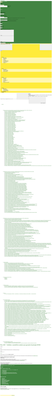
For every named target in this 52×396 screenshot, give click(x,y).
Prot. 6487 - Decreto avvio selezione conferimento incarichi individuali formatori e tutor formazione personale (18, 178)
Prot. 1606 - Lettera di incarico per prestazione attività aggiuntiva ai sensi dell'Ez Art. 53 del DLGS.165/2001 (18, 209)
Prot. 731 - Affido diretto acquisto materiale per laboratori (12, 131)
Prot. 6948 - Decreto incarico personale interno (10, 175)
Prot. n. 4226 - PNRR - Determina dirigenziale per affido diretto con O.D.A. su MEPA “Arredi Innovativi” (18, 309)
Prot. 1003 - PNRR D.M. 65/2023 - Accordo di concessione (12, 253)
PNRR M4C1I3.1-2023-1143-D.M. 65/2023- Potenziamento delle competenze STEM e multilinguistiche (16, 218)
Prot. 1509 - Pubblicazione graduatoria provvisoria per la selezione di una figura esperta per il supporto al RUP (18, 249)
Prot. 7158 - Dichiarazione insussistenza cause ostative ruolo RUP (13, 121)
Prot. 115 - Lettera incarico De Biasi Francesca (10, 125)
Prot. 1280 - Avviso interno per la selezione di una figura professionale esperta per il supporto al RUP (17, 251)
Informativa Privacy (4, 379)
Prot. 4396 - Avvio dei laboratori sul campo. (10, 180)
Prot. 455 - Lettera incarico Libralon (9, 141)
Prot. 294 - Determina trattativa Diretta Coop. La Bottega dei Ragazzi (13, 145)
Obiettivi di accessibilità (5, 381)
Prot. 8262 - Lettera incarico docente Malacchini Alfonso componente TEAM (14, 156)
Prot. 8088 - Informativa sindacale (9, 173)
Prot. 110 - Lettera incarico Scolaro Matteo (10, 126)
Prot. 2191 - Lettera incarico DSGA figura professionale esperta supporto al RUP (14, 237)
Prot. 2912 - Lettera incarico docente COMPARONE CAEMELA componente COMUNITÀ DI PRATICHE (18, 192)
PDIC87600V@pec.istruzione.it (10, 373)
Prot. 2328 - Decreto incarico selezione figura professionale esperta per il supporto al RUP (15, 202)
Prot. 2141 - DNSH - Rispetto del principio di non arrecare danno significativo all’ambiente (16, 333)
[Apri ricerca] (46, 47)
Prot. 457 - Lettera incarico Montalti (9, 138)
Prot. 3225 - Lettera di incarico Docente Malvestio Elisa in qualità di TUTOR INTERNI (15, 183)
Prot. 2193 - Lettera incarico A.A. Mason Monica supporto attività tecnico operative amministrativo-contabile (18, 236)
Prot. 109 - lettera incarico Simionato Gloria (10, 124)
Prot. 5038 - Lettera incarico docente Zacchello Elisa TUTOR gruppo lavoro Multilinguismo (16, 228)
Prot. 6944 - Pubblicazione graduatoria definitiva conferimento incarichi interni (14, 176)
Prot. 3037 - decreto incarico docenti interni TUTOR (11, 195)
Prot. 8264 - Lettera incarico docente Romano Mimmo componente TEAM (14, 159)
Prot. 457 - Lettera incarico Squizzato (9, 133)
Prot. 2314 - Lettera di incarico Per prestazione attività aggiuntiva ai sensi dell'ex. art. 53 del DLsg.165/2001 (18, 331)
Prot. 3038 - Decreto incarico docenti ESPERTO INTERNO (12, 198)
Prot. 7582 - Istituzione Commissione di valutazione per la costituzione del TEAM (15, 120)
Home (29, 93)
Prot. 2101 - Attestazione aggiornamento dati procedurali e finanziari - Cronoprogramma (15, 206)
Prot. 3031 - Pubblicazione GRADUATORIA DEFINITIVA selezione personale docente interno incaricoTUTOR (18, 196)
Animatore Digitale (5, 262)
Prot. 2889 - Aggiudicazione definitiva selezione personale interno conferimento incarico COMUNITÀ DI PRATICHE (19, 194)
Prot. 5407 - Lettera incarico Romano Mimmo (10, 114)
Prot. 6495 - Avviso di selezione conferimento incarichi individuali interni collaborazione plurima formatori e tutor (18, 177)
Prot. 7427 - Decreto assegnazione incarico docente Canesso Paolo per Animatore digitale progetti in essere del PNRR (19, 263)
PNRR (30, 94)
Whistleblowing (4, 382)
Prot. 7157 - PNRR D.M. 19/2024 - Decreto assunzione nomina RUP (13, 163)
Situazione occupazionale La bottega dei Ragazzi (11, 112)
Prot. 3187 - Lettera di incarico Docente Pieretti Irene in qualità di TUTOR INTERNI (15, 184)
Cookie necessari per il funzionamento (5, 362)
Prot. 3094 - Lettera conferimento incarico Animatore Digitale (12, 266)
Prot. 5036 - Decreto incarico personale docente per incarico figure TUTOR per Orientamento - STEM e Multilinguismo (19, 229)
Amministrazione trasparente (5, 383)
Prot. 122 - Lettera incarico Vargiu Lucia (10, 122)
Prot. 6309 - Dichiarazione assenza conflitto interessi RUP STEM (13, 342)
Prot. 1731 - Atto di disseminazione (9, 207)
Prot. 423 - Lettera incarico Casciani (9, 142)
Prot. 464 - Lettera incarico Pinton (9, 136)
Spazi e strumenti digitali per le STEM (8, 341)
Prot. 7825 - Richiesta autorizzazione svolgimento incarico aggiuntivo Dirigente (14, 160)
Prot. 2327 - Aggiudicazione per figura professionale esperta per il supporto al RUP (15, 203)
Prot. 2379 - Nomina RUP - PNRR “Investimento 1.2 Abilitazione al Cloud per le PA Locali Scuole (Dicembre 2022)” (19, 286)
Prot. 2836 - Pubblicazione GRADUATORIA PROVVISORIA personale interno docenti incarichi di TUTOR (18, 197)
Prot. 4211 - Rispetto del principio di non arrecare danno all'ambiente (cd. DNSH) (14, 179)
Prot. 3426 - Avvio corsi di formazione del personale (11, 182)
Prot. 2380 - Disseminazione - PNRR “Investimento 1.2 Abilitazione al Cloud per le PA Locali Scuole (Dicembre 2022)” (19, 285)
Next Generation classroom (6, 299)
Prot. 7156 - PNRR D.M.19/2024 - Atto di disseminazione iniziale (13, 164)
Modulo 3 (6, 279)
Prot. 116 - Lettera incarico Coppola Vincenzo (10, 129)
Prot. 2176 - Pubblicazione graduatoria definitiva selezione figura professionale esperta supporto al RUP (17, 239)
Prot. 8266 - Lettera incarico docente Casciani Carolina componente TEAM (14, 155)
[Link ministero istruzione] (3, 1)
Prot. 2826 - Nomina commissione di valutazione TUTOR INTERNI (13, 200)
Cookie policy (3, 378)
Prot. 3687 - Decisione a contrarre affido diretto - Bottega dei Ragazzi (13, 118)
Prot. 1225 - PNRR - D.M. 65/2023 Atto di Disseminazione (12, 254)
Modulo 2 (6, 278)
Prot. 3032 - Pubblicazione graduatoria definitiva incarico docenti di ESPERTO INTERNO (16, 199)
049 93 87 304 (4, 371)
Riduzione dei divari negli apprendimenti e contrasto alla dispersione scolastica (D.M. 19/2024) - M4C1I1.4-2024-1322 (17, 110)
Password (8, 6)
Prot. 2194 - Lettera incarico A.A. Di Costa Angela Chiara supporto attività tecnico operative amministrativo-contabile (19, 235)
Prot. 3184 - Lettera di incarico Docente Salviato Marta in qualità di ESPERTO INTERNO (16, 186)
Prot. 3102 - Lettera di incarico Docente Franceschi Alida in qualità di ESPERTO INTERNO (16, 189)
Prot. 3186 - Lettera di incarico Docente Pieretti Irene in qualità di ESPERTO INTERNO (15, 185)
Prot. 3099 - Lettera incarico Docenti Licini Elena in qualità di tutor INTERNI (14, 191)
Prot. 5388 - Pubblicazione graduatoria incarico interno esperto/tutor (13, 116)
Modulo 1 (6, 277)
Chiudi (1, 23)
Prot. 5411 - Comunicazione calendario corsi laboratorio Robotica (13, 111)
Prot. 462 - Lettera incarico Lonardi (9, 140)
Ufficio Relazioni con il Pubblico (6, 380)
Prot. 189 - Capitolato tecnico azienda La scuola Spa (11, 148)
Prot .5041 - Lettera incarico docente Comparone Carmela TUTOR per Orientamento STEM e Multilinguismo (18, 226)
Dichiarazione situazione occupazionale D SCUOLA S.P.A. (12, 172)
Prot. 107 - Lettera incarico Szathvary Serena (10, 127)
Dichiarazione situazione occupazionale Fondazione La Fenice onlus (13, 219)
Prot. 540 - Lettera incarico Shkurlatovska (10, 137)
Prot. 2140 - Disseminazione (8, 334)
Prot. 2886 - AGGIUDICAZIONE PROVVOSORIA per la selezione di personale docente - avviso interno (18, 268)
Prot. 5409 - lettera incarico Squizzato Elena (10, 113)
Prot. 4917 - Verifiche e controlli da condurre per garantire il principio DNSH (14, 117)
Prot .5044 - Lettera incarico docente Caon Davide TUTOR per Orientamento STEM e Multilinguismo (17, 224)
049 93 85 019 (4, 370)
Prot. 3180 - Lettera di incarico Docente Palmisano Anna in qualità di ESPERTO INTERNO (16, 188)
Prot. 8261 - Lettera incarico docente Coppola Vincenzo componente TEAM (14, 158)
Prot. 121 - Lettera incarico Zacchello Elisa (10, 128)
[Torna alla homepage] (26, 43)
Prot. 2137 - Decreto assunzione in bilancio (10, 335)
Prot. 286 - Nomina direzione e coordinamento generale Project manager (13, 146)
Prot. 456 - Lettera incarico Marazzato (9, 139)
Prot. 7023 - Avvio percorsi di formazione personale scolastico (12, 174)
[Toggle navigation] (6, 47)
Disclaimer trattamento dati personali (4, 389)
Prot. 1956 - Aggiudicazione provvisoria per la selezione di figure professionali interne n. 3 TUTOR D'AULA (18, 241)
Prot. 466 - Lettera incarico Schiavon (9, 134)
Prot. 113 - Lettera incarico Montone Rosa (10, 123)
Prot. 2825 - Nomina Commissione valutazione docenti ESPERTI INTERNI (14, 201)
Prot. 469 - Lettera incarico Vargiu (9, 132)
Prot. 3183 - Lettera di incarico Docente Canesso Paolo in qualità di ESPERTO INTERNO (16, 187)
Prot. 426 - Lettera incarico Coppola (9, 143)
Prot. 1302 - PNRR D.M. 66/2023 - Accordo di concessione (12, 211)
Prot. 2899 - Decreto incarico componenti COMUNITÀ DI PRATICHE (13, 193)
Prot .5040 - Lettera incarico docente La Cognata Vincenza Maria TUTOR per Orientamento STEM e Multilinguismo (19, 227)
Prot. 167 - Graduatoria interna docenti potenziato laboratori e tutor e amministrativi (15, 151)
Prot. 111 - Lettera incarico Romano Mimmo (10, 130)
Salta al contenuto (2, 0)
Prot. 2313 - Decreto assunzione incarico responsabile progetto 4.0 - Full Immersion (15, 332)
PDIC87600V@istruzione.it (10, 372)
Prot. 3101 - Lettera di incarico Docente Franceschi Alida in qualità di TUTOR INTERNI (15, 190)
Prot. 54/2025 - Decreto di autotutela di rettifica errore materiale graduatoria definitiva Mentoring (16, 152)
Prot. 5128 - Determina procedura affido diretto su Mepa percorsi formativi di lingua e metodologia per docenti (18, 223)
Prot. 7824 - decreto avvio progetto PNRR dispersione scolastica (12, 161)
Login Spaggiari (20, 19)
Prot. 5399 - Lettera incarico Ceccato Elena (10, 115)
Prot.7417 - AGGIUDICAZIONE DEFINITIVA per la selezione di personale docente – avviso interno (17, 264)
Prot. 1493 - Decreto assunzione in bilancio (10, 210)
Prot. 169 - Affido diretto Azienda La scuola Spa (10, 150)
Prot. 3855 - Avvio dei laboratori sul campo (10, 181)
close (1, 50)
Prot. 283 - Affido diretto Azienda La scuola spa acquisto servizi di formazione (14, 147)
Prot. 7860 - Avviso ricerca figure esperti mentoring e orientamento (13, 157)
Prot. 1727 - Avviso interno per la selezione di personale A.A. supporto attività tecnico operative (16, 208)
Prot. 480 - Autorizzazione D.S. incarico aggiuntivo (11, 119)
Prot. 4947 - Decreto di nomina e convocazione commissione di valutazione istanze (15, 231)
